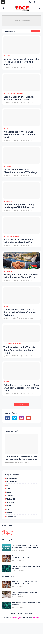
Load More (21, 405)
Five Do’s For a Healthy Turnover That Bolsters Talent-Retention (24, 557)
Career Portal (7, 535)
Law (7, 128)
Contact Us (29, 613)
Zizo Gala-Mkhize (11, 67)
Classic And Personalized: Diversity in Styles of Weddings (20, 171)
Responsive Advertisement (21, 21)
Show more (34, 31)
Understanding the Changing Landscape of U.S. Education (19, 206)
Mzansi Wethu (11, 482)
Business (9, 271)
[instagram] (38, 2)
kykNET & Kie (11, 516)
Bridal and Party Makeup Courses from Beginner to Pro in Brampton (21, 457)
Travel (8, 55)
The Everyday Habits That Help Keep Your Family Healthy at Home (20, 350)
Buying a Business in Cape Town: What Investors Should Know (21, 276)
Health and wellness (14, 344)
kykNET (9, 513)
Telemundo (10, 499)
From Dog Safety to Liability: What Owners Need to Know (19, 241)
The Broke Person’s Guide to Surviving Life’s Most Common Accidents (19, 312)
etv (7, 509)
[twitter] (34, 2)
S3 (7, 485)
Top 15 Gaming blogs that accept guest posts (24, 593)
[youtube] (28, 418)
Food (7, 381)
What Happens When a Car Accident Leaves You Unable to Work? (19, 134)
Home (13, 613)
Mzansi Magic (11, 478)
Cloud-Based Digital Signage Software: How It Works (19, 98)
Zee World (10, 502)
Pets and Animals (12, 236)
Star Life (9, 495)
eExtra (9, 506)
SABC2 (8, 492)
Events (8, 166)
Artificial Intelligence (14, 93)
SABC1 (8, 489)
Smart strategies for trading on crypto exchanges (26, 567)
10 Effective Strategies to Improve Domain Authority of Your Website (25, 546)
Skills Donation (7, 531)
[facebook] (30, 2)
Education (9, 201)
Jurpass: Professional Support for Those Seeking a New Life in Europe (21, 62)
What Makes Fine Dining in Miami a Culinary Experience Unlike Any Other (21, 388)
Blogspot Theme (17, 617)
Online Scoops (7, 533)
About (20, 613)
